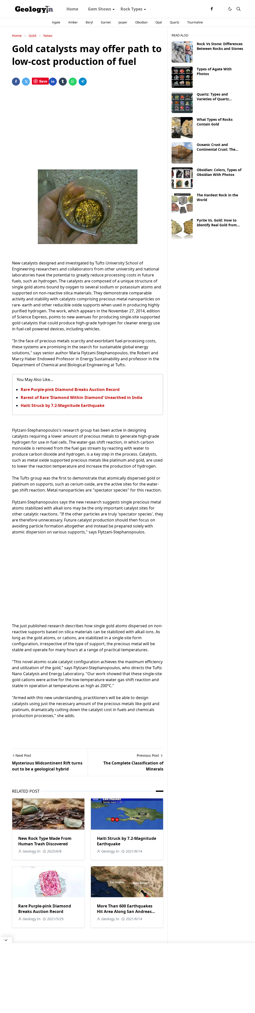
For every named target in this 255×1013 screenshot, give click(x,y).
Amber (73, 22)
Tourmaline (195, 22)
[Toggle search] (238, 8)
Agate (56, 22)
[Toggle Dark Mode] (230, 9)
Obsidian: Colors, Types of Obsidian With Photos (219, 172)
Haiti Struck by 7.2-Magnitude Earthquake (62, 405)
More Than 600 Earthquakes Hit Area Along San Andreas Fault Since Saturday (124, 911)
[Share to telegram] (83, 82)
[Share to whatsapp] (73, 82)
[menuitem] (72, 9)
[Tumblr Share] (63, 82)
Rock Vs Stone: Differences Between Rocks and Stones (220, 46)
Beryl (89, 22)
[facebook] (212, 9)
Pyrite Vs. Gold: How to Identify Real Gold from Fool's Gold (217, 225)
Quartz (174, 22)
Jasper (123, 22)
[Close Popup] (6, 940)
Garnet (106, 22)
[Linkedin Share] (53, 82)
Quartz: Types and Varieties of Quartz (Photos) (213, 99)
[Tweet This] (26, 82)
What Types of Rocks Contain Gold (215, 122)
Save (43, 81)
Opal (158, 22)
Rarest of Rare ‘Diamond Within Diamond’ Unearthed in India (81, 397)
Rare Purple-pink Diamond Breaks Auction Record (70, 389)
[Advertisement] (87, 128)
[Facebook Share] (16, 82)
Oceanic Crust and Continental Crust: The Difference (216, 149)
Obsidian (141, 22)
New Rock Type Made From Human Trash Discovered (44, 841)
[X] (220, 9)
